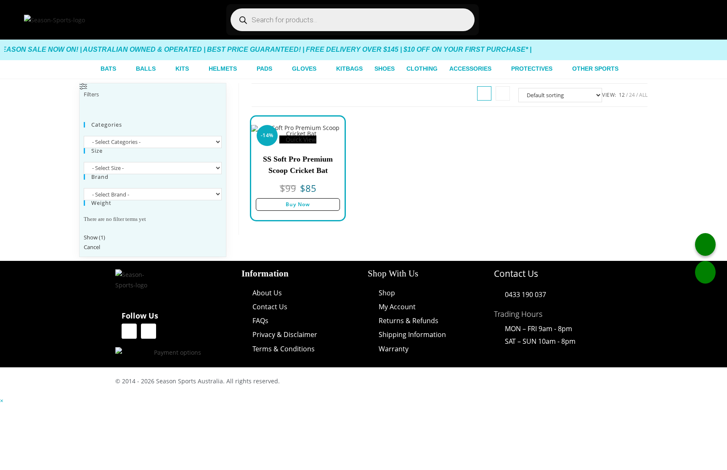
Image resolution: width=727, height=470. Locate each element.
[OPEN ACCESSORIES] (496, 68)
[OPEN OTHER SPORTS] (623, 68)
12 (622, 94)
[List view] (503, 93)
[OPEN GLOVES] (321, 68)
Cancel (92, 247)
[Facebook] (129, 331)
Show (94, 237)
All (643, 94)
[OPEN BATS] (121, 68)
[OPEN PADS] (277, 68)
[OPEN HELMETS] (242, 68)
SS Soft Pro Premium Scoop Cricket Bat (298, 165)
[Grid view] (484, 93)
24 (632, 94)
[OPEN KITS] (194, 68)
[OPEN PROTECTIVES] (557, 68)
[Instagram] (148, 331)
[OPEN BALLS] (161, 68)
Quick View (300, 139)
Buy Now (298, 204)
